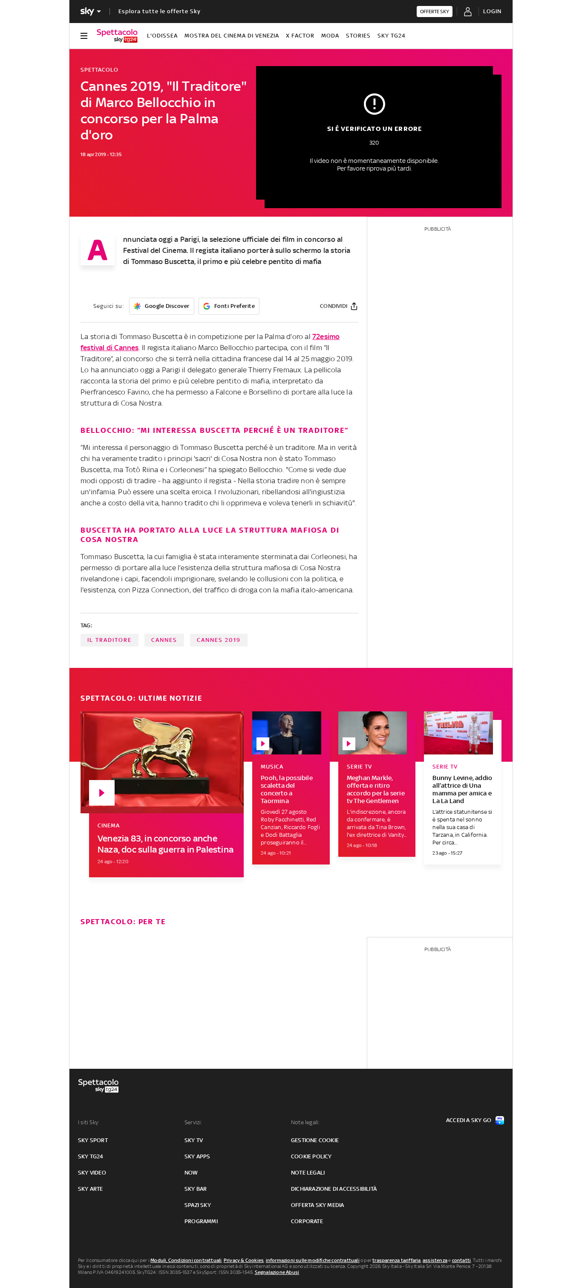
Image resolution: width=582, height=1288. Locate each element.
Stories (358, 35)
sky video (92, 1172)
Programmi (201, 1221)
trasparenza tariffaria (396, 1260)
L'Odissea (162, 35)
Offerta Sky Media (317, 1205)
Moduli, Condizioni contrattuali (186, 1260)
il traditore (109, 640)
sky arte (90, 1189)
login (492, 11)
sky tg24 (91, 1156)
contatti (461, 1260)
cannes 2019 (219, 640)
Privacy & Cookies (244, 1260)
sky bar (195, 1189)
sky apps (197, 1156)
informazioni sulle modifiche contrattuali (313, 1260)
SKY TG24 (391, 35)
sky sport (93, 1140)
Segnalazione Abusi (277, 1272)
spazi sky (197, 1205)
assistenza (435, 1260)
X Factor (300, 35)
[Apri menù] (84, 36)
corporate (307, 1221)
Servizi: (193, 1122)
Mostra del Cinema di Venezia (231, 35)
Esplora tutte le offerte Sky (159, 11)
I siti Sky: (88, 1122)
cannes (164, 640)
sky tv (193, 1140)
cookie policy (311, 1156)
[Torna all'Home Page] (117, 36)
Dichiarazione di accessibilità (334, 1189)
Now (191, 1172)
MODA (330, 35)
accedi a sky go (468, 1120)
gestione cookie (315, 1140)
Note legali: (305, 1122)
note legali (308, 1172)
